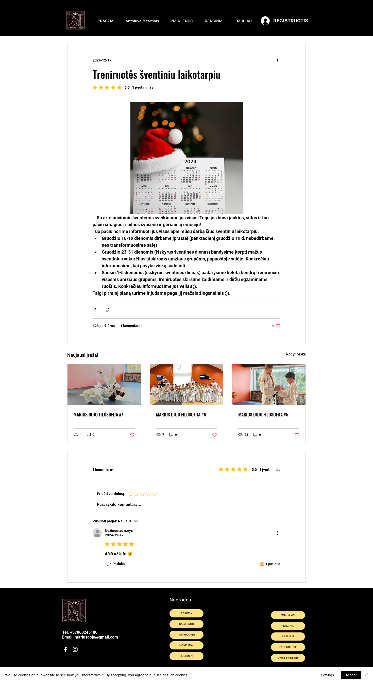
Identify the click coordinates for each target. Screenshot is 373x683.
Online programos (288, 657)
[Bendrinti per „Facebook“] (95, 310)
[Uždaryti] (367, 675)
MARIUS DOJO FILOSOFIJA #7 (98, 414)
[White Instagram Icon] (75, 649)
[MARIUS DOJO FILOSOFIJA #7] (104, 384)
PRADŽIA (186, 613)
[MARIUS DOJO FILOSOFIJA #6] (186, 384)
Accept (351, 674)
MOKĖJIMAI (186, 645)
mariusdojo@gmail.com (96, 637)
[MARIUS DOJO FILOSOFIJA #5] (269, 384)
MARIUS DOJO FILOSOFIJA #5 (263, 414)
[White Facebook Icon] (65, 649)
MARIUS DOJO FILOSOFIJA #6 (181, 414)
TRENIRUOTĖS (186, 634)
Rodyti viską (296, 354)
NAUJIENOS (186, 624)
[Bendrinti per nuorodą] (107, 310)
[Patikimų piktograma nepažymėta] (108, 564)
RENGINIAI (186, 656)
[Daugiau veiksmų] (277, 60)
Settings (327, 674)
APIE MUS (288, 636)
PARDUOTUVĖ (288, 647)
